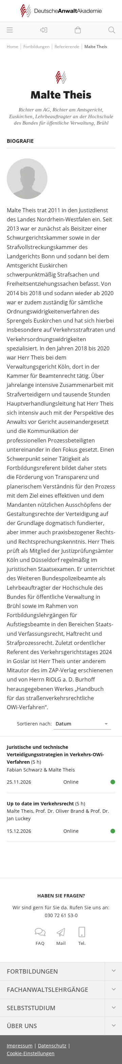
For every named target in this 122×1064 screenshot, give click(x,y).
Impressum (20, 1045)
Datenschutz (52, 1045)
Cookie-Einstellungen (31, 1053)
